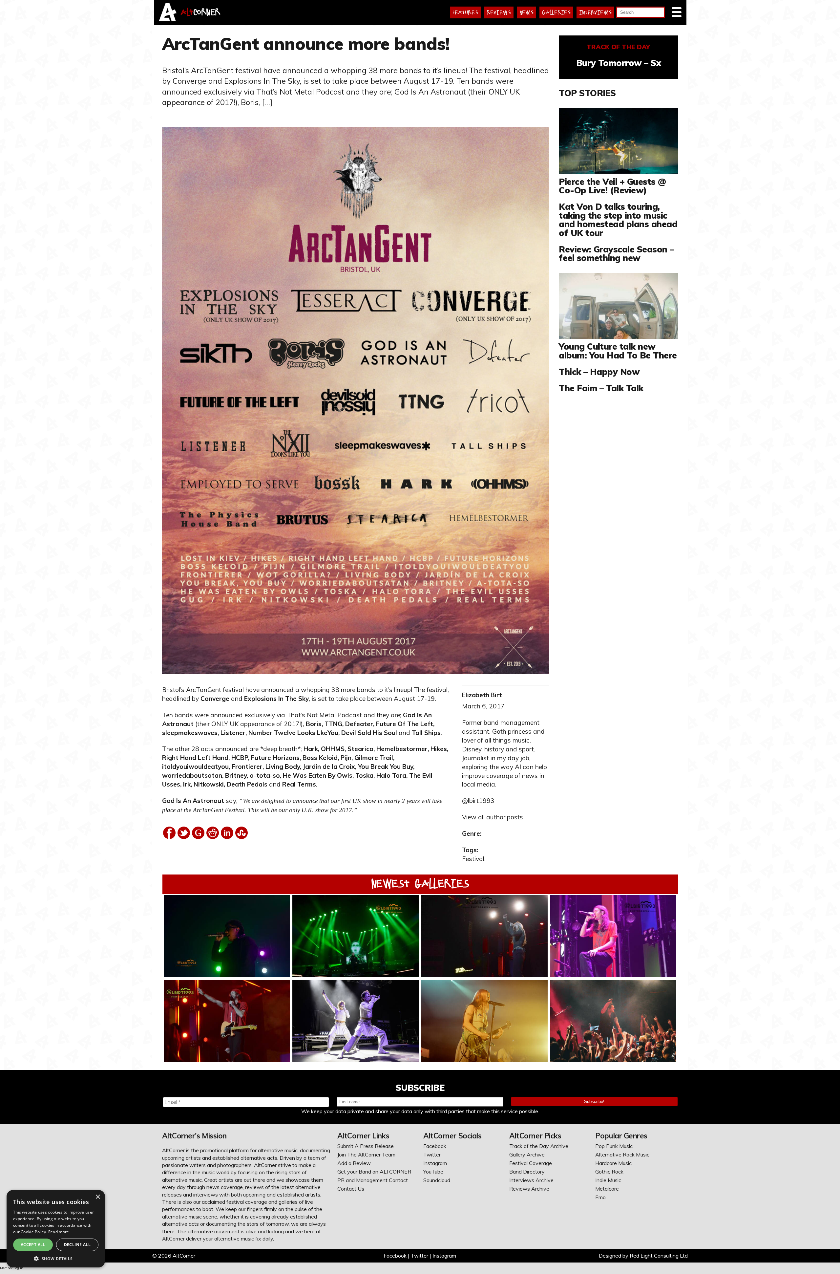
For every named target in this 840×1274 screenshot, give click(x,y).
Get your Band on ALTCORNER (374, 1171)
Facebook (434, 1146)
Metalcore (607, 1188)
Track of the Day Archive (538, 1146)
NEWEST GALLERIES (420, 883)
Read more (58, 1232)
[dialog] (56, 1228)
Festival (473, 859)
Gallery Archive (527, 1154)
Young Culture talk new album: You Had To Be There (618, 350)
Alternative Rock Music (622, 1154)
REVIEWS (499, 12)
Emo (600, 1197)
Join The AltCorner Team (366, 1154)
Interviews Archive (531, 1180)
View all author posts (492, 817)
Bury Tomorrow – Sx (618, 62)
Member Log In (11, 1268)
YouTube (433, 1171)
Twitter (432, 1154)
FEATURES (465, 12)
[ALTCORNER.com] (168, 19)
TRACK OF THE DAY (618, 47)
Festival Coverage (530, 1163)
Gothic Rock (609, 1171)
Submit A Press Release (365, 1146)
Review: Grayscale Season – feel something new (616, 253)
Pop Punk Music (614, 1146)
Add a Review (354, 1163)
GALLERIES (556, 12)
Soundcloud (436, 1180)
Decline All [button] (77, 1244)
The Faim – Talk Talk (601, 388)
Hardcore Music (613, 1163)
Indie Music (608, 1180)
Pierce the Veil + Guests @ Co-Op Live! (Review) (612, 186)
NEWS (526, 12)
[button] (55, 1258)
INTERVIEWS (595, 12)
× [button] (97, 1197)
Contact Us (350, 1188)
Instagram (435, 1163)
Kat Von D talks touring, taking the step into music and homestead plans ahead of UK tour (618, 219)
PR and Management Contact (372, 1180)
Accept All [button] (33, 1244)
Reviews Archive (529, 1188)
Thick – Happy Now (599, 371)
